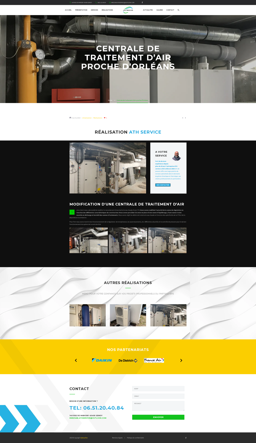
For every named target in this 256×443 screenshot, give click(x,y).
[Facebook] (142, 2)
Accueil (68, 10)
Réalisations (107, 10)
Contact (170, 10)
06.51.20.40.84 (102, 2)
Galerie (159, 10)
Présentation (81, 10)
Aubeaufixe (84, 438)
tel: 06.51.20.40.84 (97, 408)
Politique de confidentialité (135, 438)
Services (94, 10)
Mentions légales (117, 438)
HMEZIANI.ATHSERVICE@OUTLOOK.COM (122, 2)
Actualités (148, 10)
